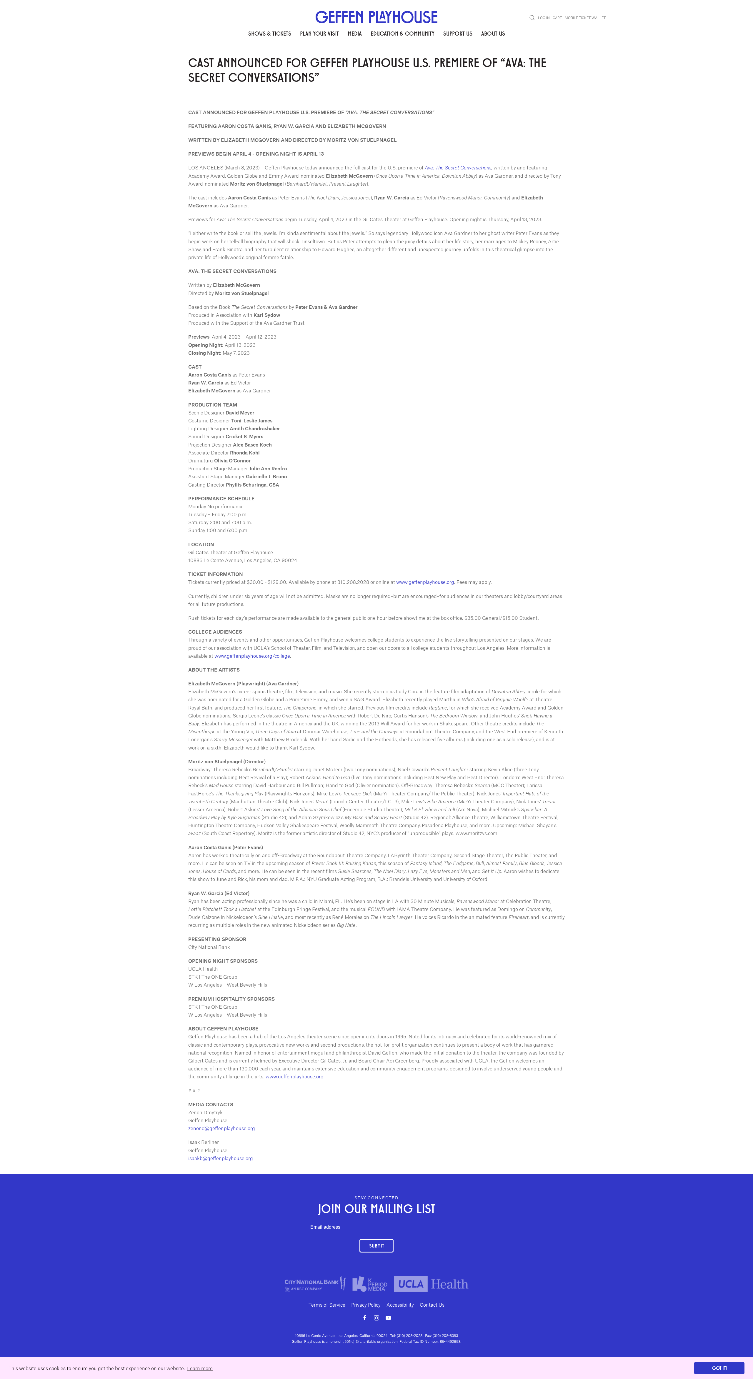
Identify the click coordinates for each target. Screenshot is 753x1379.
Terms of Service (327, 1305)
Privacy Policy (366, 1305)
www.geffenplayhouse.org (425, 582)
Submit (376, 1245)
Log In (544, 18)
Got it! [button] (719, 1368)
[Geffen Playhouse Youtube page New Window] (388, 1318)
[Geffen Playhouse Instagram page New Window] (376, 1318)
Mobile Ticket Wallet (585, 18)
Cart (557, 18)
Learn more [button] (200, 1368)
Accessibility (400, 1305)
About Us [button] (493, 33)
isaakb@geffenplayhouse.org (220, 1158)
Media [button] (355, 33)
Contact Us (432, 1305)
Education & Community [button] (402, 33)
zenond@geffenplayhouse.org (221, 1128)
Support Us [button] (457, 33)
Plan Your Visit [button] (319, 33)
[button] (532, 18)
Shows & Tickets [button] (269, 33)
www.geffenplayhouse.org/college (252, 656)
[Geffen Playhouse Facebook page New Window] (365, 1318)
